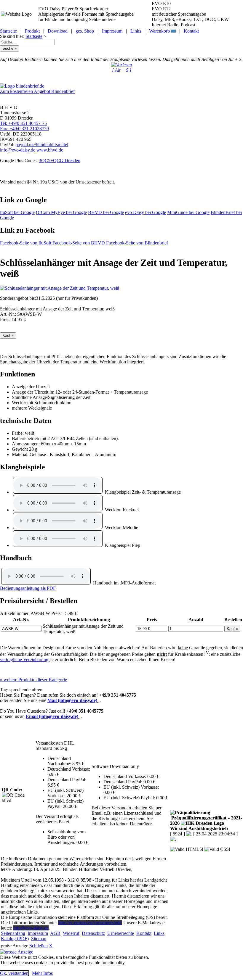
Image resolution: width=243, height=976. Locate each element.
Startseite (8, 30)
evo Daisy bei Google (145, 212)
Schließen (38, 945)
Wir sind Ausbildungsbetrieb (199, 828)
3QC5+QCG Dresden (59, 160)
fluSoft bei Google (17, 212)
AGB (55, 933)
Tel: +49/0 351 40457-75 (23, 123)
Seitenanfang (13, 933)
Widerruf (71, 933)
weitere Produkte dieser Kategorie (33, 679)
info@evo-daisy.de (17, 149)
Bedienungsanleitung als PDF (28, 588)
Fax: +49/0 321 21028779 (24, 128)
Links (135, 30)
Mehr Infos (42, 973)
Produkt (32, 30)
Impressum (112, 30)
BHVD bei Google (106, 212)
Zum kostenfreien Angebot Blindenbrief (37, 91)
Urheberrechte (120, 933)
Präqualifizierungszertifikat (206, 820)
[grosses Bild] (59, 288)
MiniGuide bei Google (188, 212)
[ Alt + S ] (121, 70)
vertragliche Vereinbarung (24, 659)
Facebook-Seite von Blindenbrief (137, 242)
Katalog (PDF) (15, 938)
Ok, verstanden (14, 973)
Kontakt (191, 30)
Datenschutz (93, 933)
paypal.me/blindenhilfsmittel (41, 144)
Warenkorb (159, 30)
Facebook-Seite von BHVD (78, 242)
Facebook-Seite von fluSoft (25, 242)
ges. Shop (85, 30)
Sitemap (38, 938)
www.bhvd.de (49, 149)
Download (58, 30)
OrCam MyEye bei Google (61, 212)
